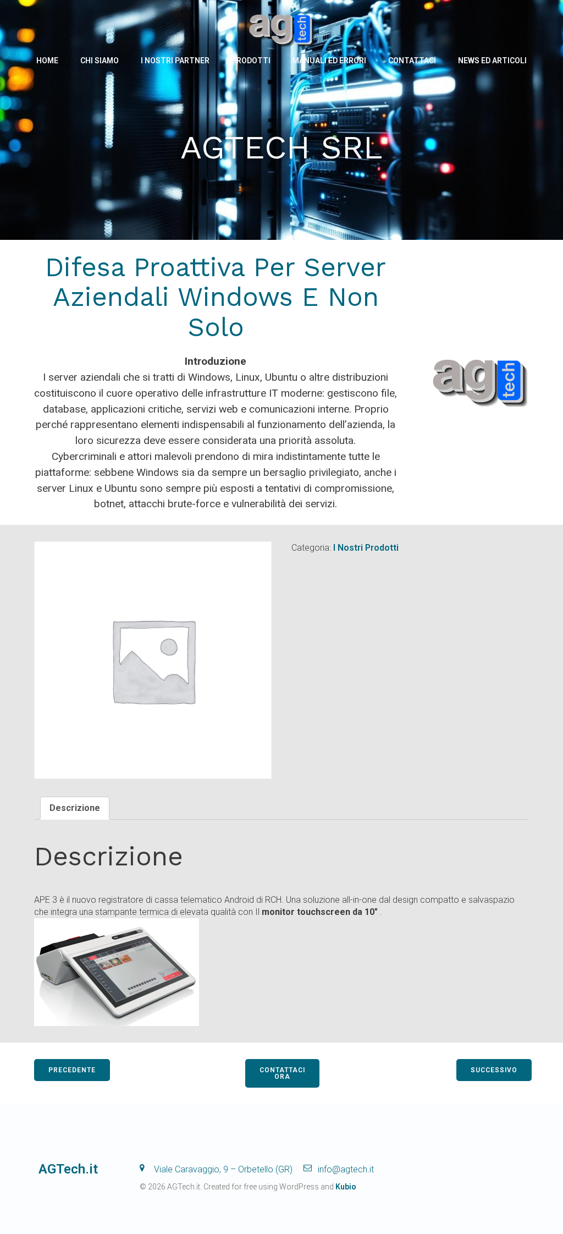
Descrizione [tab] (74, 808)
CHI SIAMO (99, 60)
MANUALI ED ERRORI (329, 60)
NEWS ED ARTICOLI (492, 60)
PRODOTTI (251, 60)
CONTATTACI (412, 60)
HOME (47, 60)
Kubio (345, 1186)
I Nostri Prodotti (366, 547)
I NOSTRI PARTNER (175, 60)
